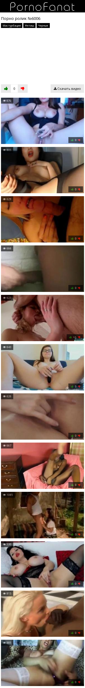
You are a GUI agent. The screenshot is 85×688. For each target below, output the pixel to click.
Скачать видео (69, 88)
